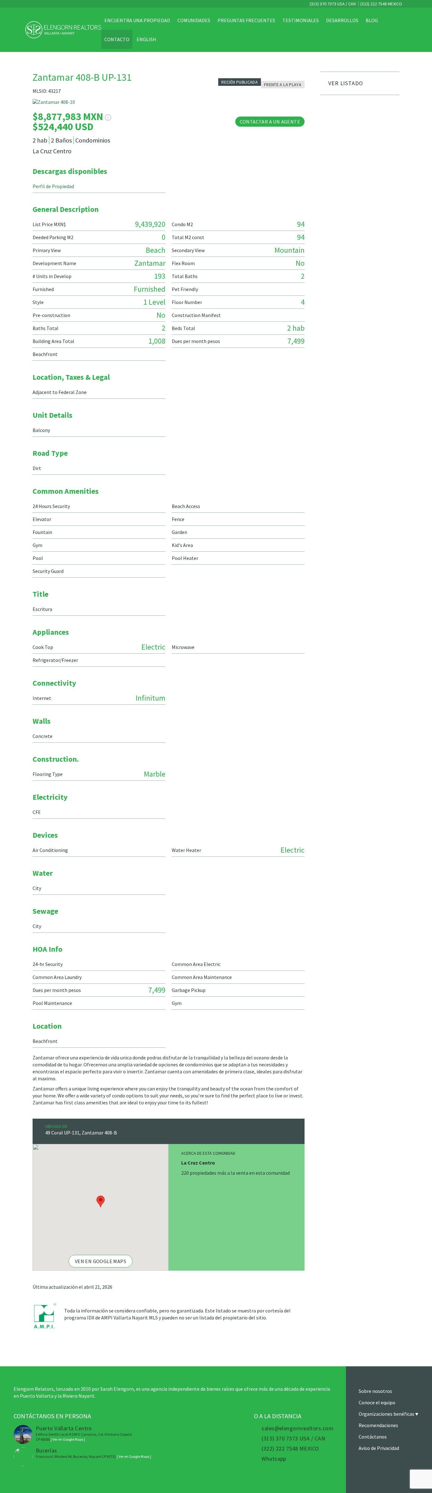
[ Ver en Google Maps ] (68, 1439)
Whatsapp (274, 1458)
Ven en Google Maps (100, 1261)
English (146, 39)
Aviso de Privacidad (379, 1448)
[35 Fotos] (169, 105)
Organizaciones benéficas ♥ (388, 1414)
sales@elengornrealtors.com (297, 1428)
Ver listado (345, 83)
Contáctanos (373, 1436)
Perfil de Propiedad (53, 186)
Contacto (116, 39)
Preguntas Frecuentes (246, 20)
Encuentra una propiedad (137, 20)
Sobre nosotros (375, 1391)
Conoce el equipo (377, 1402)
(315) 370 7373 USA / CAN (332, 4)
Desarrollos (342, 20)
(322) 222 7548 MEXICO (381, 4)
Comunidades (193, 20)
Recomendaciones (378, 1425)
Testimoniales (300, 20)
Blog (372, 20)
